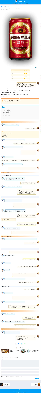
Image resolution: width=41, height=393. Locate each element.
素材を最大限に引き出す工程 (6, 115)
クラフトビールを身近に (6, 112)
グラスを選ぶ (18, 3)
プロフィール (26, 3)
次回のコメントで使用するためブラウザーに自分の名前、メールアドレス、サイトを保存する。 (12, 376)
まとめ (3, 118)
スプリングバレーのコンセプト (6, 110)
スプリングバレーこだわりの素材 (6, 113)
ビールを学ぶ (22, 3)
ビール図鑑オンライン (22, 1)
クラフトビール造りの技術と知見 (7, 111)
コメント (2, 359)
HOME (21, 389)
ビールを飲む (14, 3)
